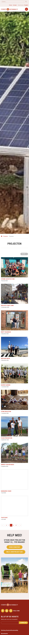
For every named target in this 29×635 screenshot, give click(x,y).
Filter (24, 254)
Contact (15, 5)
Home (10, 5)
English (26, 5)
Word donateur (14, 547)
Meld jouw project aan (14, 552)
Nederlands (20, 5)
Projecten (5, 236)
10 (16, 525)
